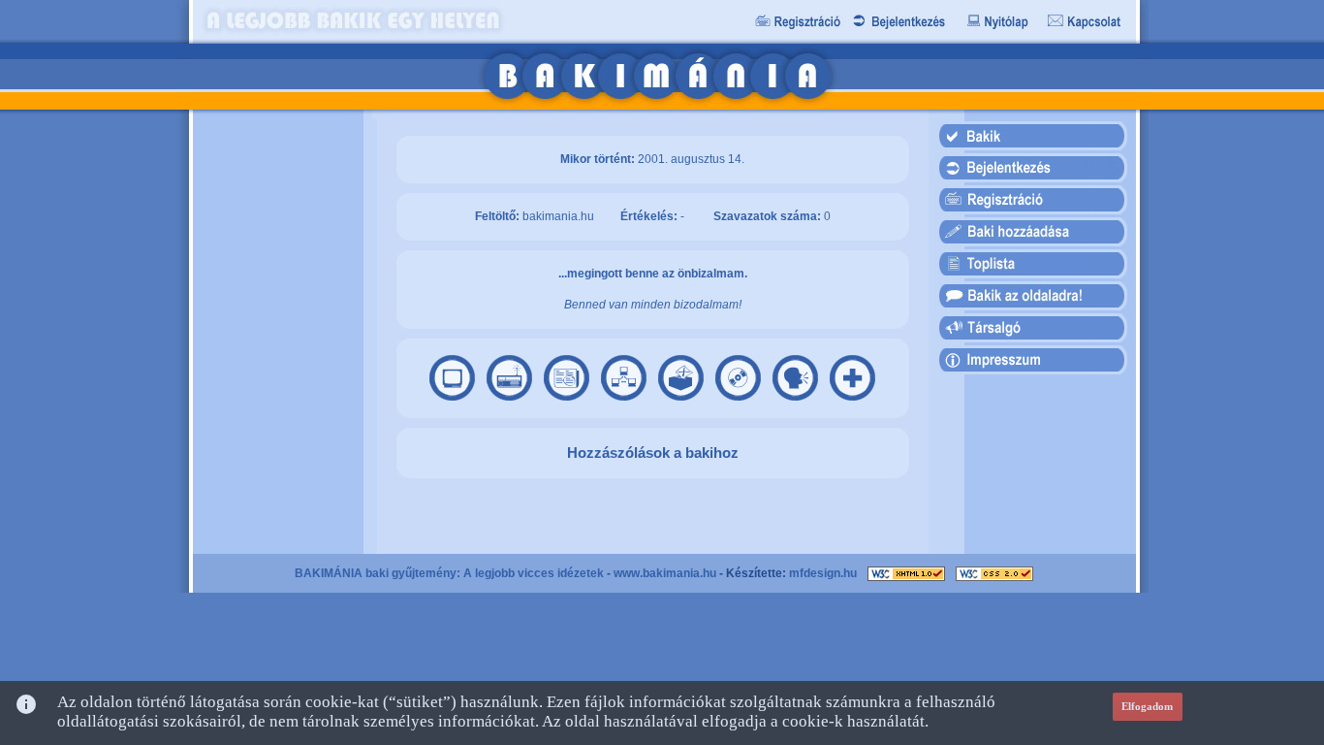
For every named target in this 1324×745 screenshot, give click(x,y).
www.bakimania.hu (665, 573)
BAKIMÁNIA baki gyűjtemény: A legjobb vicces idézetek (449, 573)
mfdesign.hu (823, 573)
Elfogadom (1147, 706)
